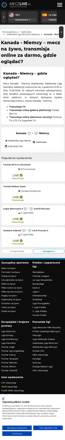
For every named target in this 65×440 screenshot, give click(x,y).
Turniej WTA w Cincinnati (17, 164)
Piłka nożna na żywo (11, 288)
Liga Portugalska (41, 303)
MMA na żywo (8, 284)
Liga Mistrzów (8, 331)
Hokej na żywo (8, 276)
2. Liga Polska (26, 213)
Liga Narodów (8, 343)
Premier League (40, 276)
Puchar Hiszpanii (9, 358)
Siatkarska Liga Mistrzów (45, 343)
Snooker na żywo (10, 303)
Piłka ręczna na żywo (12, 291)
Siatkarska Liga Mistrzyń (44, 347)
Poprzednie (17, 251)
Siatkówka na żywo (11, 299)
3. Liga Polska (26, 235)
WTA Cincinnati (27, 169)
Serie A (36, 288)
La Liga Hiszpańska (42, 280)
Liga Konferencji (9, 339)
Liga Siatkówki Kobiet (43, 339)
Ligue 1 (35, 291)
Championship (39, 295)
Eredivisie (37, 299)
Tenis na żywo (8, 307)
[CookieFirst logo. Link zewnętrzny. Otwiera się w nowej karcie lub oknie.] (3, 398)
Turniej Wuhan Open (14, 186)
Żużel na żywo (8, 311)
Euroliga (36, 358)
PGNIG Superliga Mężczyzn (46, 331)
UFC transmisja (8, 383)
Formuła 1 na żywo (10, 272)
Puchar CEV (38, 351)
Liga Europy (7, 335)
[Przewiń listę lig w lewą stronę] (4, 17)
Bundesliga (38, 284)
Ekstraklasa (38, 272)
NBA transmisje (40, 355)
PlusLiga (36, 335)
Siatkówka (39, 142)
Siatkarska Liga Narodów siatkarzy (19, 141)
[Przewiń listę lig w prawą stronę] (61, 32)
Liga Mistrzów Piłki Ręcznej (46, 327)
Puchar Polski (39, 315)
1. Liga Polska (39, 307)
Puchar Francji (8, 355)
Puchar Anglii (8, 347)
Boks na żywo (8, 268)
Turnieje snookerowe (30, 191)
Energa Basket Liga (42, 366)
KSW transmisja (9, 386)
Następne (48, 251)
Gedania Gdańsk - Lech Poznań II (25, 230)
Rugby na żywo (9, 295)
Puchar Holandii (9, 370)
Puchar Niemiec (9, 362)
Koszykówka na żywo (12, 280)
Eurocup (36, 362)
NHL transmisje (40, 370)
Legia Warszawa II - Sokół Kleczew (26, 208)
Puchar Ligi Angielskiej (12, 351)
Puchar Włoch (8, 366)
